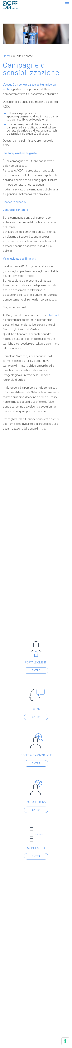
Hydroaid (53, 315)
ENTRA (36, 670)
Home (6, 56)
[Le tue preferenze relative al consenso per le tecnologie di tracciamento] (65, 1041)
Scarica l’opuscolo (14, 202)
